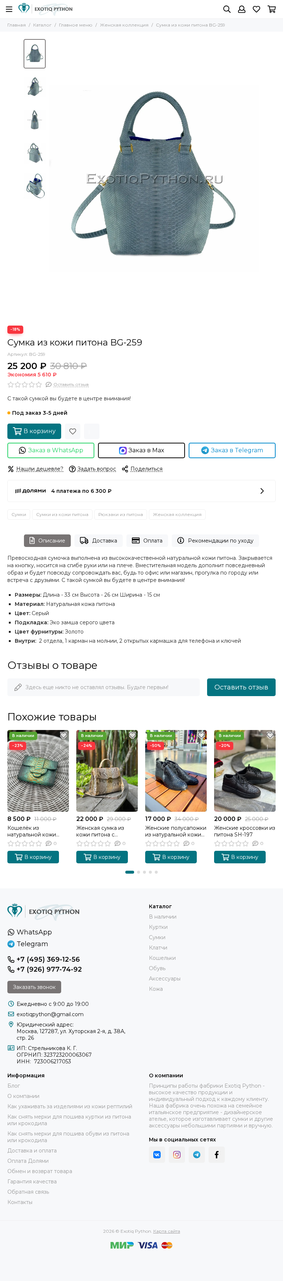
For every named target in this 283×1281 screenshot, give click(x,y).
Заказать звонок (34, 987)
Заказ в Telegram (237, 450)
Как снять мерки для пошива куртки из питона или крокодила (69, 1120)
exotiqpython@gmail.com (50, 1014)
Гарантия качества (32, 1181)
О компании (23, 1096)
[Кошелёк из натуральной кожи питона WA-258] (38, 771)
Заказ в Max (146, 450)
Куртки (158, 927)
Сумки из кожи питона (62, 514)
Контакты (19, 1202)
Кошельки (162, 958)
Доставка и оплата (32, 1150)
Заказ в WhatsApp (55, 450)
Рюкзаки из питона (120, 514)
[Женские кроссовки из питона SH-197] (245, 771)
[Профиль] (241, 9)
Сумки (18, 514)
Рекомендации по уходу (221, 540)
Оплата (153, 540)
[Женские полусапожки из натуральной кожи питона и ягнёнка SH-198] (176, 771)
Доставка (104, 540)
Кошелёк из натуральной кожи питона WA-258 (31, 831)
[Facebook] (217, 1155)
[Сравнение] (91, 431)
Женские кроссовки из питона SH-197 (244, 831)
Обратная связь (28, 1192)
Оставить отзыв (241, 687)
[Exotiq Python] (45, 9)
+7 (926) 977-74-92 (49, 969)
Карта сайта (166, 1231)
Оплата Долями (28, 1161)
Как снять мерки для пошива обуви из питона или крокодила (68, 1137)
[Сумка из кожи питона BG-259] (154, 178)
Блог (13, 1085)
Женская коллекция (124, 25)
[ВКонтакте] (157, 1155)
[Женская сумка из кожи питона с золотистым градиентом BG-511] (107, 771)
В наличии (163, 916)
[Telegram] (197, 1155)
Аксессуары (165, 978)
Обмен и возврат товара (39, 1171)
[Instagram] (177, 1155)
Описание (51, 540)
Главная (16, 25)
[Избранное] (72, 431)
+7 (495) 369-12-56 (48, 959)
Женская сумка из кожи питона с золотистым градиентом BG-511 (101, 831)
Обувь (157, 968)
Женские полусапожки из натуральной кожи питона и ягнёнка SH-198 (175, 831)
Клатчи (158, 947)
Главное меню (75, 25)
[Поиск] (227, 9)
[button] (53, 179)
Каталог (42, 25)
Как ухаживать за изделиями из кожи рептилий (69, 1106)
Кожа (156, 989)
